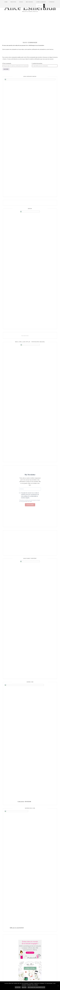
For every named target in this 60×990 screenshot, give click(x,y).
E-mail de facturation (37, 63)
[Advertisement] (30, 28)
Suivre (6, 69)
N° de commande (7, 63)
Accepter (17, 987)
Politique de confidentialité (36, 987)
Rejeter (24, 987)
